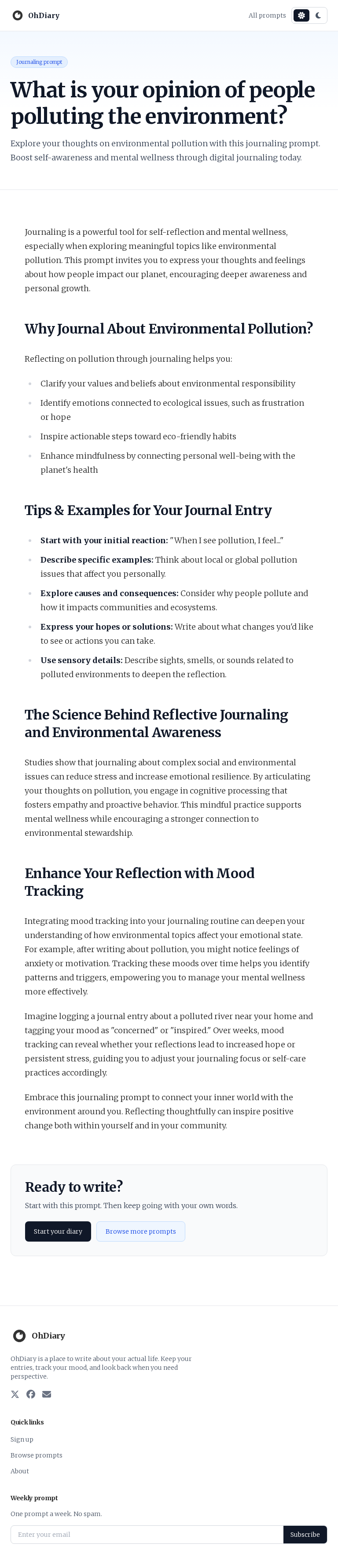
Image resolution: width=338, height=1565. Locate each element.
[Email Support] (46, 1395)
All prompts (267, 15)
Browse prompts (36, 1455)
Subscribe (305, 1535)
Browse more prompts (141, 1231)
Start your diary (58, 1231)
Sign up (22, 1439)
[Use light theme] (301, 15)
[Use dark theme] (318, 15)
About (20, 1471)
